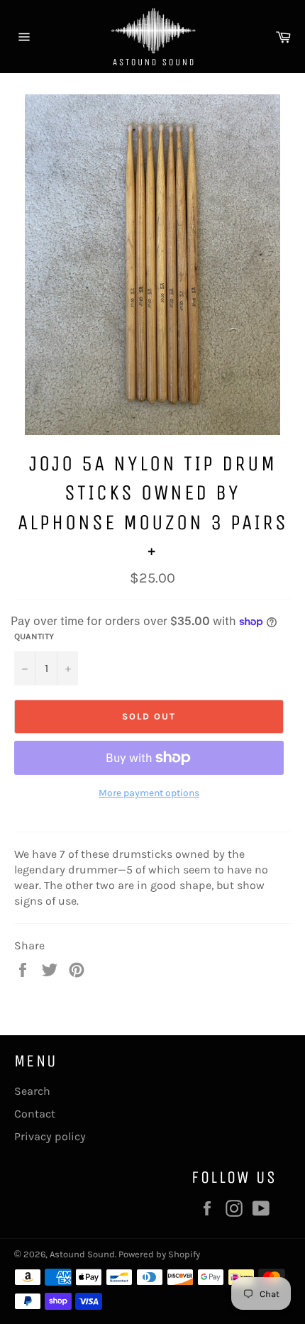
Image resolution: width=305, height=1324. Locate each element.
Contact (34, 1113)
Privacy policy (50, 1136)
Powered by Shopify (159, 1254)
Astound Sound (82, 1254)
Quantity (34, 636)
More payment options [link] (149, 793)
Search (32, 1091)
